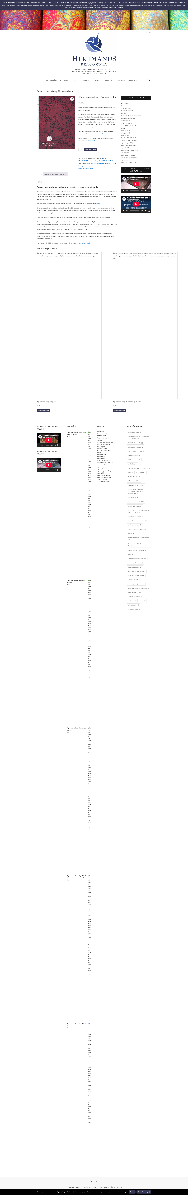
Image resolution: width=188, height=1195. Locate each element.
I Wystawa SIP (133, 497)
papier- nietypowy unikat (128, 145)
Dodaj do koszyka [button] (43, 410)
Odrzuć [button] (120, 7)
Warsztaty (85, 80)
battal (88, 163)
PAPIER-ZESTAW (126, 160)
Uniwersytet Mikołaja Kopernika (138, 558)
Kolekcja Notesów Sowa (128, 118)
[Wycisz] (146, 191)
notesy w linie (125, 135)
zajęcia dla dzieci (133, 605)
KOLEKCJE (124, 113)
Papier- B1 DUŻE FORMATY (129, 140)
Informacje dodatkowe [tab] (51, 174)
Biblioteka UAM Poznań (135, 447)
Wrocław (142, 601)
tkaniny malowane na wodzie (137, 550)
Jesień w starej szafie (135, 506)
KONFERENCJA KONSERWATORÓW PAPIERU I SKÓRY (138, 511)
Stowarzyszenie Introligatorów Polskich (136, 545)
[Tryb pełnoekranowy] (149, 191)
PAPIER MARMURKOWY (128, 138)
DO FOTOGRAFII (126, 108)
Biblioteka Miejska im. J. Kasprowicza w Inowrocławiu (138, 437)
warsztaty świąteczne (135, 596)
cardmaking (132, 464)
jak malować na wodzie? (136, 502)
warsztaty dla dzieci (135, 567)
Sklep (97, 80)
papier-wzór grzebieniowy (129, 157)
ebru (130, 472)
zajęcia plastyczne (134, 609)
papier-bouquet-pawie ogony (129, 150)
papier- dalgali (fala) (127, 143)
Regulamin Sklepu (90, 1187)
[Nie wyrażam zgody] (186, 1192)
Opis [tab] (40, 174)
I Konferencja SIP (134, 481)
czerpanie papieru (134, 468)
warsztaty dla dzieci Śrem (136, 575)
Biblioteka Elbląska (134, 432)
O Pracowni (65, 80)
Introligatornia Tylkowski (136, 485)
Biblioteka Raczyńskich (135, 443)
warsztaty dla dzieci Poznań (137, 571)
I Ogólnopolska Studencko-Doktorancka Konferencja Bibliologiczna (135, 491)
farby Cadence (141, 472)
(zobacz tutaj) (92, 141)
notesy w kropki (125, 133)
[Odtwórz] (123, 191)
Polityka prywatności (73, 1187)
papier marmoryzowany (95, 166)
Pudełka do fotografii (127, 111)
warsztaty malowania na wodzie (138, 588)
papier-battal (93, 161)
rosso (91, 168)
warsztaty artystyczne (135, 563)
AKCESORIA (125, 103)
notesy (123, 128)
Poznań (131, 533)
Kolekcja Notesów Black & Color (131, 116)
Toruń (130, 554)
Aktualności (51, 80)
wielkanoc (132, 601)
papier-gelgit (125, 152)
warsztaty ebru (133, 579)
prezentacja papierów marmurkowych (138, 538)
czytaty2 (146, 468)
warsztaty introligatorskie (136, 584)
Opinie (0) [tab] (63, 174)
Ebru (76, 80)
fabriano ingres (95, 163)
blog (142, 451)
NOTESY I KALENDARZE (128, 125)
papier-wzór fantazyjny (128, 155)
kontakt (121, 80)
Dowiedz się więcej (144, 1192)
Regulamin (132, 80)
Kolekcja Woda (125, 120)
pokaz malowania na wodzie (137, 529)
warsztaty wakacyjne (135, 592)
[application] (136, 184)
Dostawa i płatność (106, 1187)
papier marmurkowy (109, 166)
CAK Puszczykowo (134, 460)
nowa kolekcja (142, 521)
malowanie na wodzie (135, 516)
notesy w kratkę (125, 130)
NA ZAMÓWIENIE (126, 123)
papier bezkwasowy (106, 163)
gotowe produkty (134, 476)
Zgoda (132, 1192)
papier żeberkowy (83, 168)
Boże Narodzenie (134, 455)
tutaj (103, 134)
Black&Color (132, 451)
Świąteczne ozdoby (127, 106)
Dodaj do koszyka (90, 149)
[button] (72, 99)
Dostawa (109, 80)
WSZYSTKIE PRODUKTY (105, 161)
